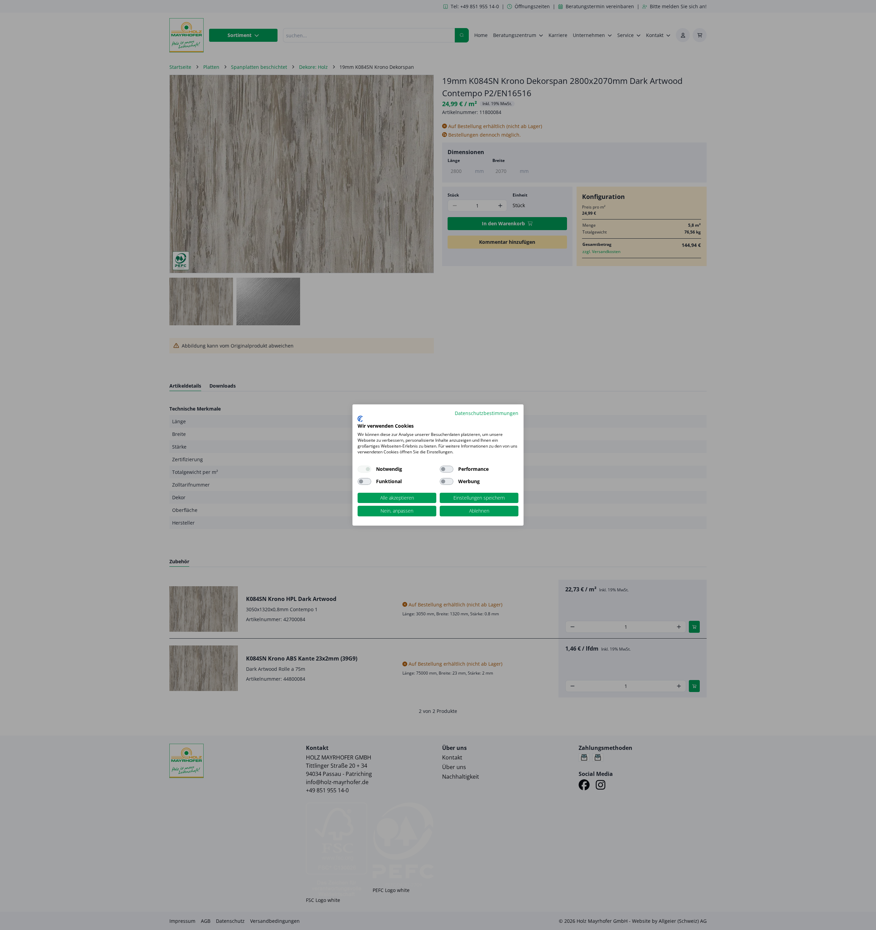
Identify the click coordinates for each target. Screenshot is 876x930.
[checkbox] (446, 469)
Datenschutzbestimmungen (486, 413)
